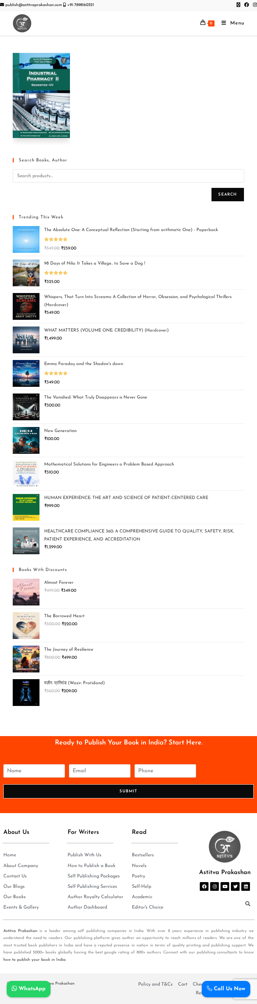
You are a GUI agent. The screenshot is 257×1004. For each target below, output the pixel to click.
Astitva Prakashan (20, 931)
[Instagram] (214, 886)
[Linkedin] (245, 886)
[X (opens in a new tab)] (238, 5)
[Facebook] (204, 886)
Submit (128, 791)
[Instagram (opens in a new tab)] (254, 5)
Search (227, 195)
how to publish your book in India (34, 960)
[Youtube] (225, 886)
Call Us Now (228, 989)
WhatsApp (31, 989)
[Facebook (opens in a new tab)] (246, 5)
